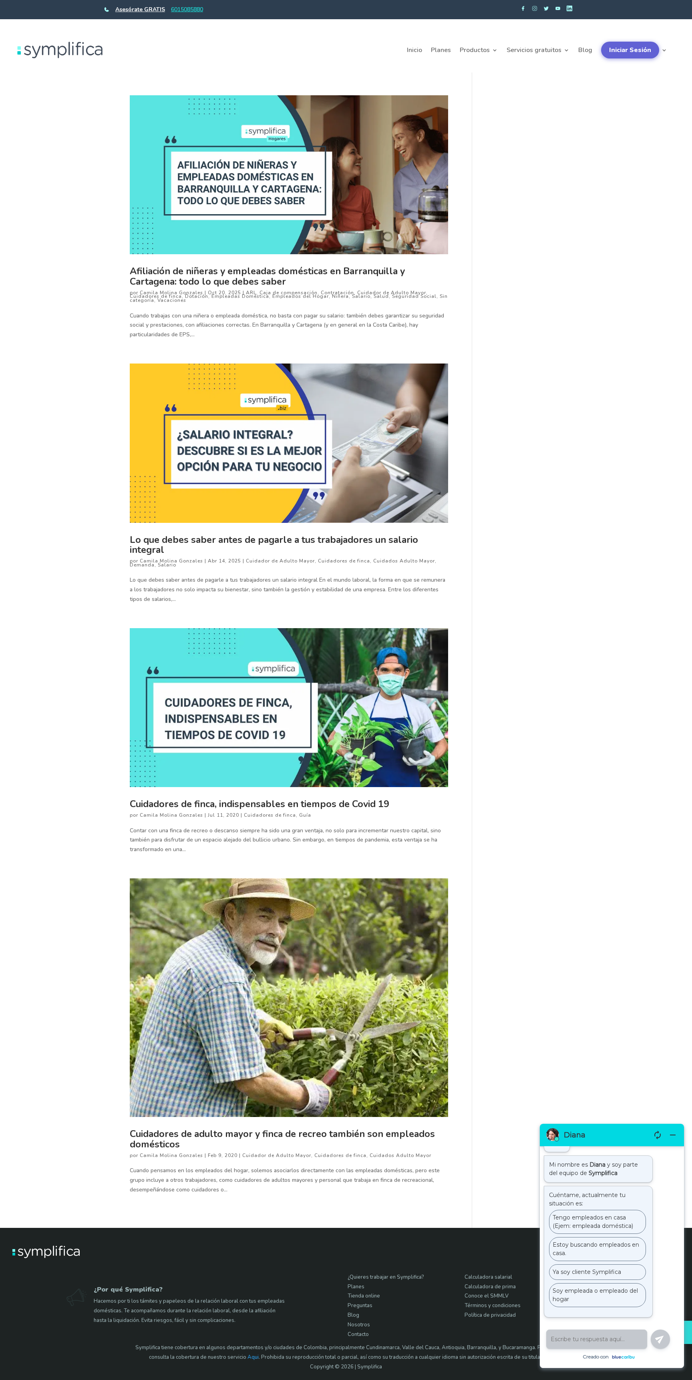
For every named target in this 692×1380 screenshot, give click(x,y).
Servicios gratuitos (534, 50)
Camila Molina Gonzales (171, 292)
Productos (475, 50)
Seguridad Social (414, 296)
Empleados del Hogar (300, 296)
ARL (251, 292)
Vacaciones (171, 300)
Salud (381, 296)
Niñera (340, 296)
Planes (441, 50)
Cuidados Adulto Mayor (404, 561)
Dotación (196, 296)
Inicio (414, 50)
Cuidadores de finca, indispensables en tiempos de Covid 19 (259, 803)
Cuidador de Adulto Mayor (391, 292)
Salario (361, 296)
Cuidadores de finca (156, 296)
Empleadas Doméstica (240, 296)
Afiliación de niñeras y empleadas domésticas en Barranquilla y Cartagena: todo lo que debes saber (267, 276)
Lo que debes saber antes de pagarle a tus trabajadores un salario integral (274, 544)
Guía (305, 815)
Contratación (337, 292)
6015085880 (187, 9)
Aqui (253, 1357)
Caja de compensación (289, 292)
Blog (585, 50)
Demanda (142, 565)
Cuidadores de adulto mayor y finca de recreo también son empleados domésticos (282, 1139)
